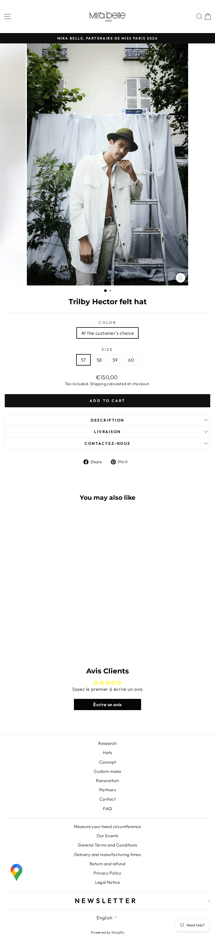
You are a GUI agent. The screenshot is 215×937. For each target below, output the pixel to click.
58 (99, 360)
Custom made (107, 771)
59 (115, 360)
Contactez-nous (107, 443)
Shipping (98, 383)
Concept (107, 762)
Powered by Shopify (107, 932)
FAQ (107, 808)
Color (108, 322)
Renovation (107, 780)
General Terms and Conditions (107, 845)
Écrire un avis (107, 704)
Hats (107, 752)
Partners (107, 789)
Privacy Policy (107, 873)
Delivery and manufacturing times (107, 854)
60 (131, 360)
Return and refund (107, 863)
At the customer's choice (107, 333)
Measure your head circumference (107, 826)
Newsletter (106, 900)
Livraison (107, 431)
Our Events (107, 835)
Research (107, 743)
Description (107, 420)
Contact (107, 799)
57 (83, 360)
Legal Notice (107, 882)
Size (107, 349)
